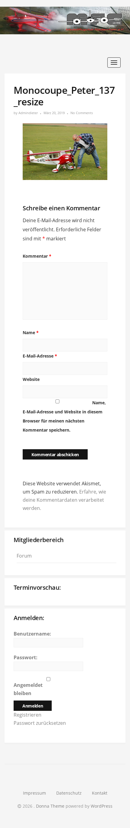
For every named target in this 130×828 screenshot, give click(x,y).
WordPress (101, 806)
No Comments (81, 112)
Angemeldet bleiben (28, 689)
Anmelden (32, 706)
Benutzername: (32, 633)
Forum (24, 555)
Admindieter (28, 112)
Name (31, 332)
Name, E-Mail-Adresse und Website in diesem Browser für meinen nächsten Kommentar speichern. (64, 416)
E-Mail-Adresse (40, 356)
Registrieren (27, 714)
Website (31, 379)
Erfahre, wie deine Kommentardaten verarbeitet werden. (64, 499)
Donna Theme (51, 806)
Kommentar (37, 256)
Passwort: (25, 657)
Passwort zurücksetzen (40, 723)
